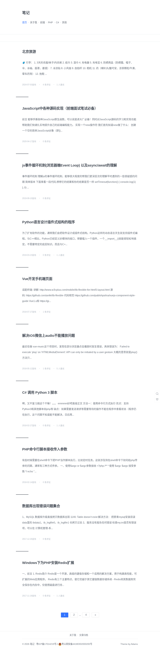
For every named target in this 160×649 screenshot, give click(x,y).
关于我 (33, 22)
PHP (50, 22)
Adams (134, 644)
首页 (24, 22)
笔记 (32, 644)
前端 (42, 22)
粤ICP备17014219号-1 (47, 644)
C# (57, 22)
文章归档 (83, 635)
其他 (64, 22)
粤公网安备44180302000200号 (77, 644)
